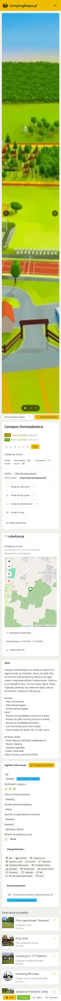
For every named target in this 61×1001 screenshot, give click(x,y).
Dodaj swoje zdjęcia (48, 417)
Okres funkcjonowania (17, 794)
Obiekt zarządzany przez (18, 834)
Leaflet (26, 626)
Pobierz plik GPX (17, 650)
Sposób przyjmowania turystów (22, 814)
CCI (51, 894)
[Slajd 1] (25, 408)
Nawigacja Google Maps (20, 633)
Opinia (25, 997)
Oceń (35, 446)
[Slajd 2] (30, 408)
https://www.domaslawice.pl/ (33, 478)
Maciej (13, 839)
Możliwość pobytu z (15, 784)
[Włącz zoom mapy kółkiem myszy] (9, 581)
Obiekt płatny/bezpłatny (18, 804)
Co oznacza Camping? (30, 779)
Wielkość (9, 824)
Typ (6, 774)
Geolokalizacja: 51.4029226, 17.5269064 (24, 641)
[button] (30, 589)
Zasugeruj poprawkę (43, 765)
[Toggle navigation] (55, 5)
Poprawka (53, 997)
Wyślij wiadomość (18, 523)
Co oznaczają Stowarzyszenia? (23, 900)
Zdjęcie (39, 997)
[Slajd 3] (36, 408)
